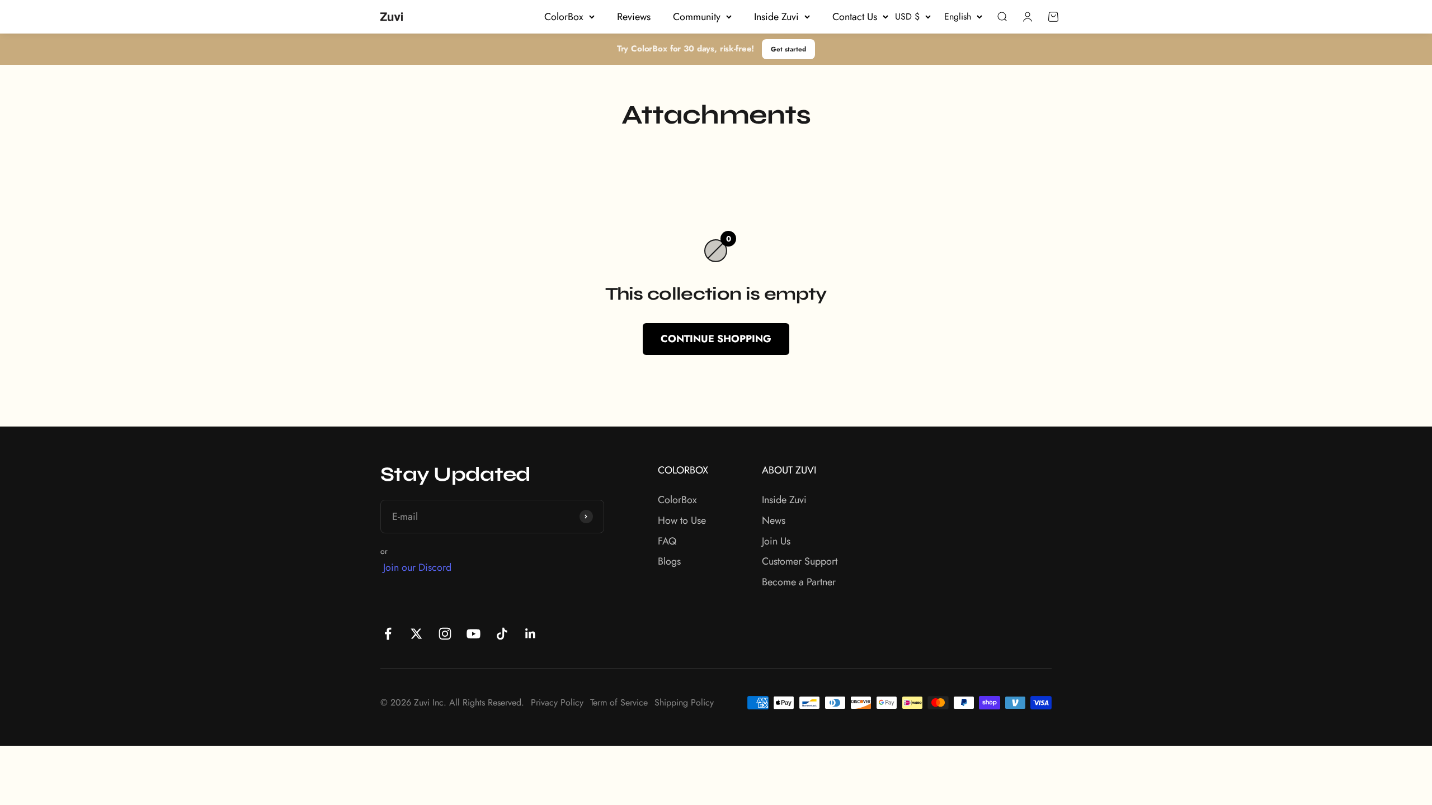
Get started (788, 49)
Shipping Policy (684, 702)
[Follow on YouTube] (473, 633)
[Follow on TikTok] (502, 633)
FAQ (667, 541)
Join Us (776, 541)
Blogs (669, 561)
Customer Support (799, 561)
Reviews (634, 17)
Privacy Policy (557, 702)
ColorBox (563, 17)
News (773, 520)
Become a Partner (799, 582)
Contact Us (854, 17)
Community (696, 17)
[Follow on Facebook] (387, 633)
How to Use (682, 520)
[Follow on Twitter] (416, 633)
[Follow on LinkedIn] (530, 633)
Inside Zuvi (776, 17)
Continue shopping (716, 339)
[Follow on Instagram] (445, 633)
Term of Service (619, 702)
